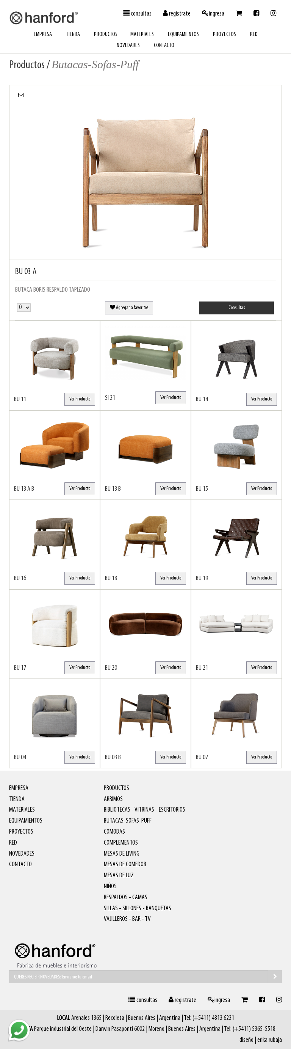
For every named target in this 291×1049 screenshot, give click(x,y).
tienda (73, 34)
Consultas (236, 308)
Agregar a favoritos (131, 308)
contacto (164, 45)
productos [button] (105, 34)
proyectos (224, 34)
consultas (141, 14)
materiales (142, 34)
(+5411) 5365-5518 (254, 1029)
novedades (128, 45)
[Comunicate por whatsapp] (19, 1030)
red (254, 34)
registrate (179, 14)
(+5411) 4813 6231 (213, 1018)
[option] (145, 172)
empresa (43, 34)
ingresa (216, 14)
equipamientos (183, 34)
